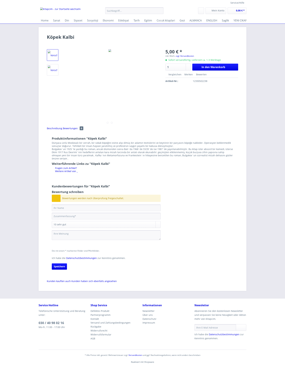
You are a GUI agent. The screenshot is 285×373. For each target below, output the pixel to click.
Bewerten (201, 74)
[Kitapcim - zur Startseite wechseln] (60, 11)
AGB (93, 338)
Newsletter (148, 311)
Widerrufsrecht (99, 330)
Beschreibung (54, 128)
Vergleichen (174, 74)
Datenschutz (149, 318)
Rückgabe (96, 326)
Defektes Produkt (100, 311)
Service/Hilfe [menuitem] (237, 2)
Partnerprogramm (101, 314)
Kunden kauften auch (59, 281)
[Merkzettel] (201, 10)
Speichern (59, 266)
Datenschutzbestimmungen (81, 258)
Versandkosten (135, 355)
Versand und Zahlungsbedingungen (110, 322)
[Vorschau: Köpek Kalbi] (52, 55)
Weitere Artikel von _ (66, 171)
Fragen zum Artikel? (65, 168)
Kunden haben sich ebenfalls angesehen (94, 281)
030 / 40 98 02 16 (51, 323)
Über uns (147, 314)
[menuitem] (134, 12)
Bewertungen (72, 128)
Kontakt (95, 318)
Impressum (148, 322)
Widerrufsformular (101, 334)
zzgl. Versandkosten (185, 56)
